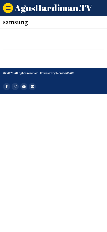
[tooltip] (6, 86)
